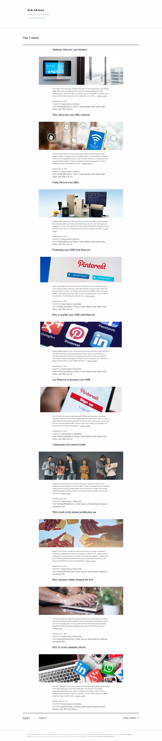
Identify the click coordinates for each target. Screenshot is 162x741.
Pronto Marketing (39, 18)
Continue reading (102, 96)
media (93, 106)
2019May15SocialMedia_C (65, 306)
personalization (56, 506)
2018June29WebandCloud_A (66, 639)
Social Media (77, 304)
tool (71, 109)
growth (103, 706)
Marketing (87, 106)
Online (103, 106)
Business (75, 106)
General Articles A (67, 104)
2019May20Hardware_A (64, 106)
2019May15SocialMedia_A (65, 436)
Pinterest (54, 109)
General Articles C (67, 171)
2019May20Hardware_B (64, 241)
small (59, 109)
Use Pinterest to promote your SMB (71, 379)
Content (81, 106)
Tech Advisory (35, 10)
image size (84, 504)
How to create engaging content (69, 647)
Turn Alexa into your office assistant (71, 114)
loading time (103, 504)
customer (89, 706)
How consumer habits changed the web (72, 579)
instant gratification (93, 504)
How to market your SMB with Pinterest (73, 314)
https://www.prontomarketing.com (106, 736)
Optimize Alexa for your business (69, 49)
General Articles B (67, 239)
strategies (74, 709)
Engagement (96, 706)
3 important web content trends (68, 444)
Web (63, 506)
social (67, 109)
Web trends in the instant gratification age (74, 512)
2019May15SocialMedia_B (65, 371)
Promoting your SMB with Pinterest (71, 249)
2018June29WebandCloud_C (66, 504)
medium (98, 106)
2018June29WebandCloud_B (66, 571)
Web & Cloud (77, 501)
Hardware (76, 104)
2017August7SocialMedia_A (66, 706)
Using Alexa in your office (65, 182)
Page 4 (43, 718)
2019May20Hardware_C (64, 174)
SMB (63, 109)
